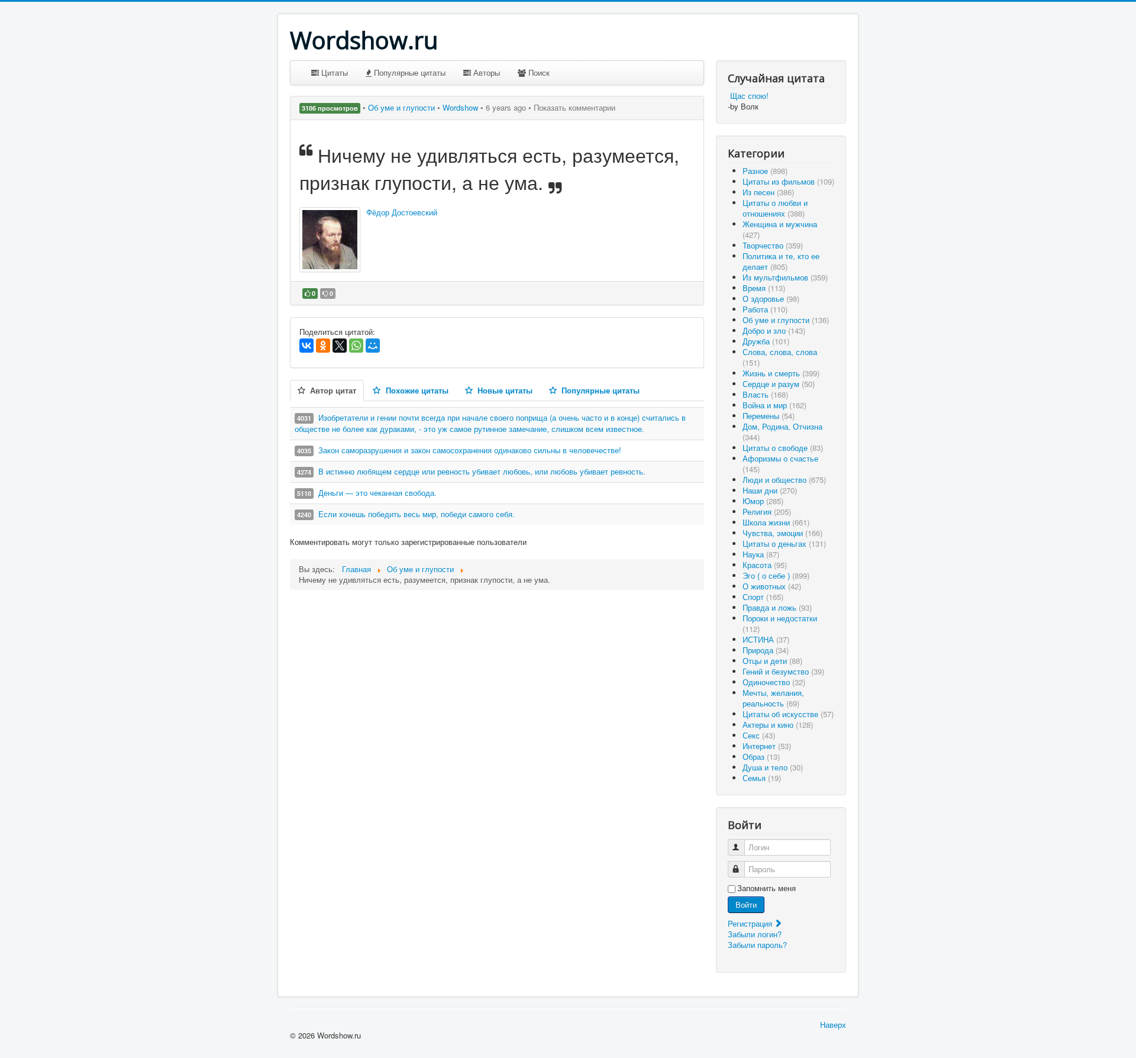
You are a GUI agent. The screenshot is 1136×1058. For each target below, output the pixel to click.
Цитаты (333, 72)
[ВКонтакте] (306, 345)
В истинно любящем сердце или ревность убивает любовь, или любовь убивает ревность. (482, 471)
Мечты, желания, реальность (773, 698)
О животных (772, 586)
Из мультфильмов (785, 277)
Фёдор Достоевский (401, 212)
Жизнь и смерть (781, 373)
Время (764, 287)
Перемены (769, 415)
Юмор (763, 501)
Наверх (833, 1024)
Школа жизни (776, 522)
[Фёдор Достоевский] (329, 239)
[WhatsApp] (356, 345)
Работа (765, 309)
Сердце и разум (779, 383)
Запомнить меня (766, 888)
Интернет (767, 745)
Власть (765, 394)
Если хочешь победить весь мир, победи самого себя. (416, 514)
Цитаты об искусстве (788, 714)
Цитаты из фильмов (788, 181)
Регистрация (751, 923)
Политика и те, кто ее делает (781, 261)
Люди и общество (784, 479)
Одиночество (774, 682)
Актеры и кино (778, 724)
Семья (762, 777)
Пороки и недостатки (780, 623)
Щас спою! (749, 95)
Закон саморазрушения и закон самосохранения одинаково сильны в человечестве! (469, 450)
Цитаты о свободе (783, 447)
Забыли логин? (755, 934)
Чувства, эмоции (782, 532)
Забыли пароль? (757, 944)
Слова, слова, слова (780, 357)
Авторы (485, 72)
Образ (761, 756)
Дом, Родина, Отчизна (782, 432)
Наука (761, 554)
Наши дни (770, 490)
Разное (765, 170)
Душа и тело (773, 767)
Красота (765, 564)
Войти (746, 904)
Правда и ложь (777, 607)
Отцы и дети (772, 660)
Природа (766, 650)
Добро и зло (774, 330)
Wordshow (460, 107)
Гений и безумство (783, 671)
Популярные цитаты (409, 72)
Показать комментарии (574, 107)
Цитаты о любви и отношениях (775, 208)
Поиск (538, 72)
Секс (759, 735)
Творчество (773, 245)
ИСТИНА (766, 639)
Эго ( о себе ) (776, 575)
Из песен (768, 192)
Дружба (766, 341)
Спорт (763, 596)
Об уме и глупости (402, 107)
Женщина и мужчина (780, 229)
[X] (340, 345)
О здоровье (771, 298)
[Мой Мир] (373, 345)
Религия (767, 511)
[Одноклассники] (323, 345)
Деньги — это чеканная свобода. (377, 492)
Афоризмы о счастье (780, 464)
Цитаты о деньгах (784, 543)
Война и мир (774, 405)
